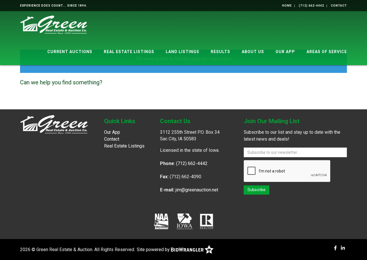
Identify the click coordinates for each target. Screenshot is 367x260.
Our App (285, 51)
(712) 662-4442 (311, 5)
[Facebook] (335, 248)
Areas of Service (327, 51)
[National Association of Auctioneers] (161, 221)
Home (287, 5)
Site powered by (154, 249)
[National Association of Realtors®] (207, 221)
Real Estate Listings (129, 51)
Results (220, 51)
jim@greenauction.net (196, 190)
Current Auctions (69, 51)
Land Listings (182, 51)
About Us (253, 51)
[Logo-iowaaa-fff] (184, 221)
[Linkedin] (343, 248)
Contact (339, 5)
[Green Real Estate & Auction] (53, 24)
